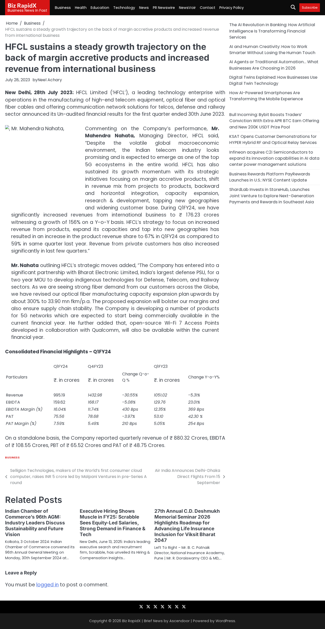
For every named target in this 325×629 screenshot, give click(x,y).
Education (100, 7)
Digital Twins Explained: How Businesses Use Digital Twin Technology (273, 80)
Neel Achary (50, 80)
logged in (47, 584)
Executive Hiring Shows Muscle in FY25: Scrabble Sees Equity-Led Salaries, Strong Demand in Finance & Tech (112, 522)
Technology (124, 7)
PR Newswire (164, 7)
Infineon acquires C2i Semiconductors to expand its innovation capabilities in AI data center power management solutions (274, 158)
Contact (207, 7)
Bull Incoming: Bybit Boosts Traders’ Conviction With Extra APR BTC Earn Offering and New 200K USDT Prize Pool (274, 120)
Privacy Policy (231, 7)
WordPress (225, 620)
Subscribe (309, 7)
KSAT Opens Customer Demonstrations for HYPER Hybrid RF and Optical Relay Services (273, 139)
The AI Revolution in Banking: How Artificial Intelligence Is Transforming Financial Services (272, 31)
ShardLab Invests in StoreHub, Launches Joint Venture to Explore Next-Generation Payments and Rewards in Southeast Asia (271, 195)
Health (81, 7)
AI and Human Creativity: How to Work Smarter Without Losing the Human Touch (272, 49)
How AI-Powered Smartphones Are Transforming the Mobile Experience (266, 96)
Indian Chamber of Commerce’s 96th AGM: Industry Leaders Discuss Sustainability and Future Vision (35, 522)
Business (63, 7)
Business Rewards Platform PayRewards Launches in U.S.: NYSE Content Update (269, 177)
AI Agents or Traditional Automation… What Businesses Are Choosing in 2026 (273, 65)
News (144, 7)
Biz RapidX (22, 5)
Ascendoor (179, 620)
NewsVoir (187, 7)
